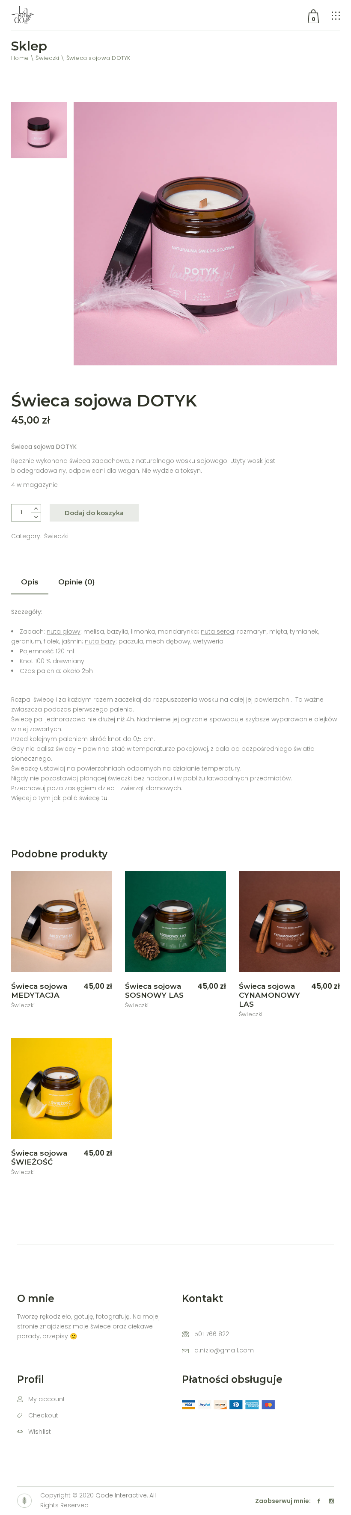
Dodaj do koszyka (94, 513)
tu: (105, 798)
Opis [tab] (30, 582)
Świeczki (56, 536)
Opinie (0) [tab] (76, 582)
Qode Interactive (121, 1495)
